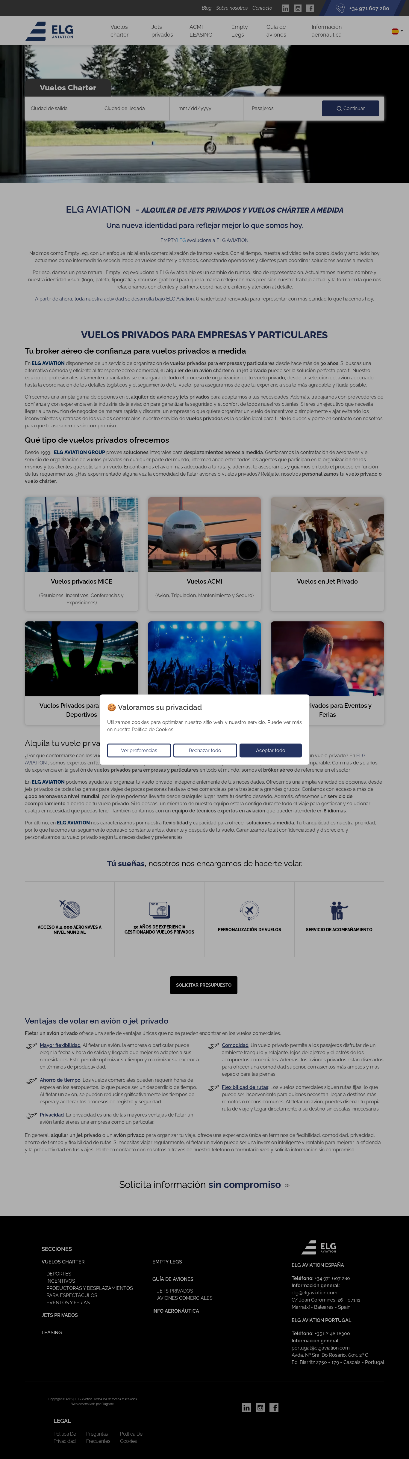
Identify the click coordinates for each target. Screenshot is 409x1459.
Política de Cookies (152, 729)
